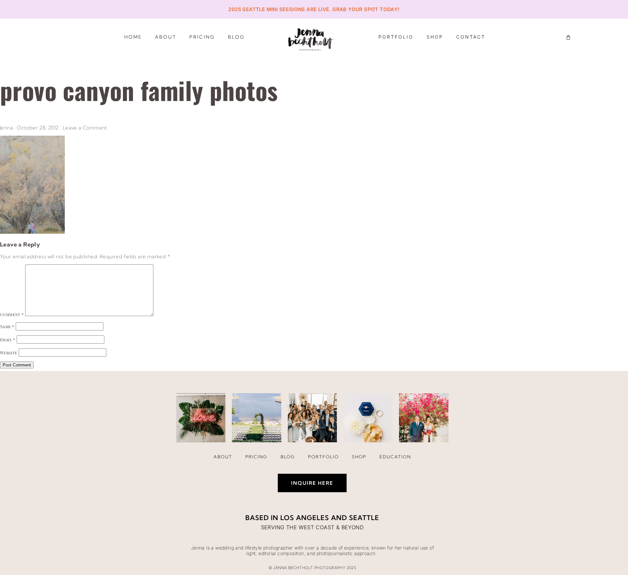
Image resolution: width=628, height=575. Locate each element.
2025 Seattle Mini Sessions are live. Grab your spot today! (313, 9)
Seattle (364, 518)
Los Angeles (304, 518)
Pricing (202, 37)
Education (395, 456)
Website (8, 352)
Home (133, 37)
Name (7, 326)
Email (7, 339)
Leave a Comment (85, 128)
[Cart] (568, 37)
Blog (236, 37)
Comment (12, 314)
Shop (435, 37)
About (165, 37)
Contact (470, 37)
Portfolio (395, 37)
